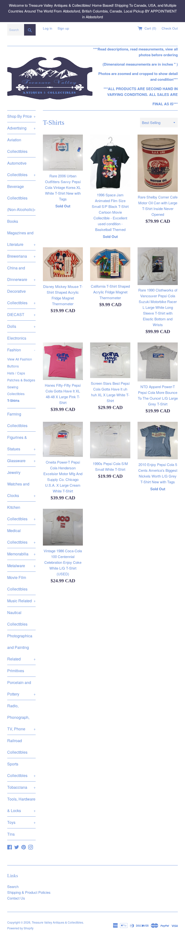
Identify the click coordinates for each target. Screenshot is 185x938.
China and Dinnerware (21, 273)
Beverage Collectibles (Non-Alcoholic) (21, 198)
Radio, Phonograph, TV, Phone (21, 717)
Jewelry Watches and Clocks (21, 484)
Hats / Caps (16, 373)
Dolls (21, 326)
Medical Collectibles (21, 536)
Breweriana (21, 256)
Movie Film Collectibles (17, 583)
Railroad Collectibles (17, 746)
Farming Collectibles (17, 419)
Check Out (170, 28)
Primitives (15, 670)
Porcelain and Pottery (21, 688)
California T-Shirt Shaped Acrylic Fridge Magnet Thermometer (110, 292)
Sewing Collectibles (16, 390)
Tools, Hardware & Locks (21, 804)
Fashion (21, 350)
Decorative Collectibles (21, 296)
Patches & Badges (21, 380)
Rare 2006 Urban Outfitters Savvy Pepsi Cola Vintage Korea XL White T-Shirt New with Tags (63, 187)
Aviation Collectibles (17, 145)
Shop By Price (21, 116)
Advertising (21, 128)
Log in (47, 28)
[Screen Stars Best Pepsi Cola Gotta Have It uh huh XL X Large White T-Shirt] (110, 360)
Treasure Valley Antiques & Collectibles (57, 922)
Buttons (13, 366)
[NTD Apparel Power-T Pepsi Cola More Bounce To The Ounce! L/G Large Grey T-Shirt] (158, 361)
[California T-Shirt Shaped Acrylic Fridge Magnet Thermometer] (110, 264)
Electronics (16, 338)
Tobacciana (21, 787)
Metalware (21, 565)
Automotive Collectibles (21, 168)
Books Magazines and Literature (21, 232)
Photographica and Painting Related (21, 647)
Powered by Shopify (20, 928)
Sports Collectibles (21, 769)
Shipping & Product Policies (29, 892)
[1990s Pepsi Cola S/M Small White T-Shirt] (110, 440)
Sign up (63, 28)
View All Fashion (19, 359)
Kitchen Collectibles (21, 513)
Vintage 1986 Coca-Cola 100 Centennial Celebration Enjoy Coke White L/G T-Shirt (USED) (63, 562)
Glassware (21, 460)
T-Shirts (13, 400)
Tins (11, 834)
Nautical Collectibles (17, 618)
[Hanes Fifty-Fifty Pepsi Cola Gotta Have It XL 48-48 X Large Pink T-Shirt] (63, 361)
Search (13, 886)
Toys (21, 822)
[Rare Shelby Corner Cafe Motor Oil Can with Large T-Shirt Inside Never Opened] (158, 163)
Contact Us (16, 898)
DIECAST (21, 314)
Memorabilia (21, 554)
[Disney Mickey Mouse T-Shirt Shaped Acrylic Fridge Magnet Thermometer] (63, 264)
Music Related (21, 600)
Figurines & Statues (21, 443)
